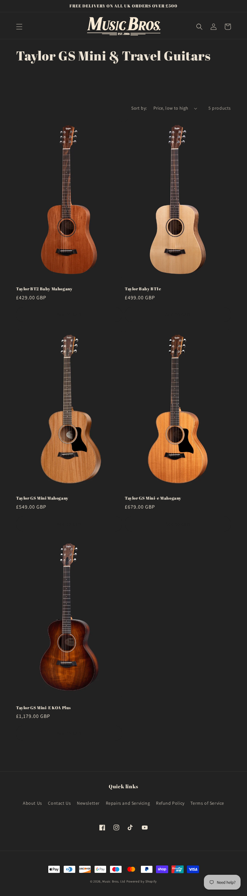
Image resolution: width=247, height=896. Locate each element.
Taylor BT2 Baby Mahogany (44, 289)
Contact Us (59, 803)
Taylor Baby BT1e (143, 289)
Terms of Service (207, 803)
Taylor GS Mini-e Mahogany (153, 498)
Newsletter (88, 803)
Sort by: (139, 108)
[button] (19, 27)
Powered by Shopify (141, 881)
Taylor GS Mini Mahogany (42, 498)
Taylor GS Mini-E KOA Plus (43, 707)
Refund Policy (170, 803)
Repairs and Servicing (128, 803)
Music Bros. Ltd (113, 881)
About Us (32, 803)
